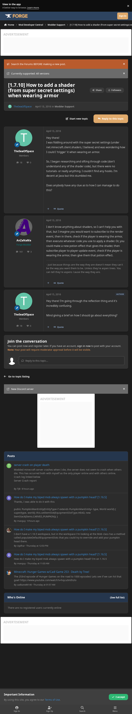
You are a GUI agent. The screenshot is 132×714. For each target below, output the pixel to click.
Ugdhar (21, 545)
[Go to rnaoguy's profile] (9, 498)
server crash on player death (32, 465)
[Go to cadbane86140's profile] (9, 572)
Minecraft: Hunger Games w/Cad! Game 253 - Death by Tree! (51, 572)
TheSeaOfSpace (23, 106)
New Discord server (22, 389)
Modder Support (64, 106)
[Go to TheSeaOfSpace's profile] (10, 106)
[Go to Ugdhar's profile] (9, 530)
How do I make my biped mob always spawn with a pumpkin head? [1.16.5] (60, 497)
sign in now (84, 346)
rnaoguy (21, 520)
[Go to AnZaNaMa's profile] (23, 227)
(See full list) (117, 597)
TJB (18, 488)
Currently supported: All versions (30, 73)
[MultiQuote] (48, 209)
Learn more (6, 6)
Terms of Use (52, 699)
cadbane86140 (24, 584)
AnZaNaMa (23, 240)
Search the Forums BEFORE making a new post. (38, 64)
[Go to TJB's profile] (9, 465)
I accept (120, 697)
